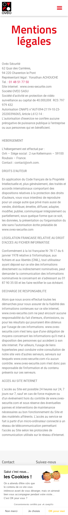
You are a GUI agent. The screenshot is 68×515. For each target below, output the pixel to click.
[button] (59, 8)
